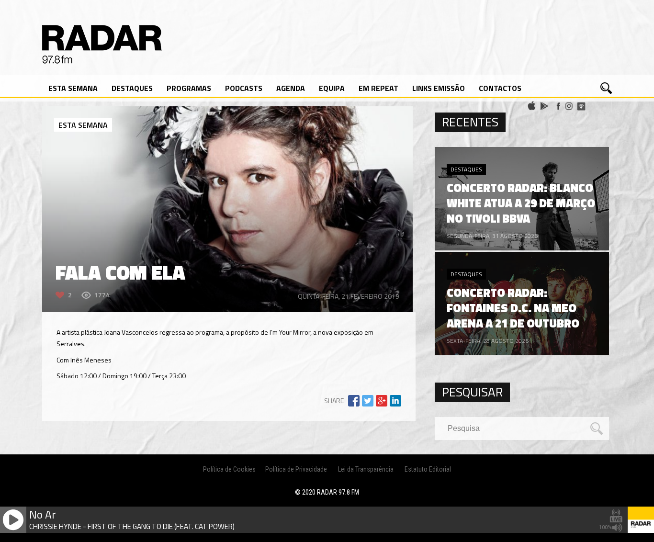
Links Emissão (438, 88)
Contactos (500, 88)
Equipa (332, 88)
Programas (189, 88)
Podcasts (243, 88)
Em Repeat (378, 88)
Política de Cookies (229, 469)
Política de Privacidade (296, 469)
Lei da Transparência (366, 469)
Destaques (132, 88)
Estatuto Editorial (428, 469)
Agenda (290, 88)
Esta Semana (73, 88)
